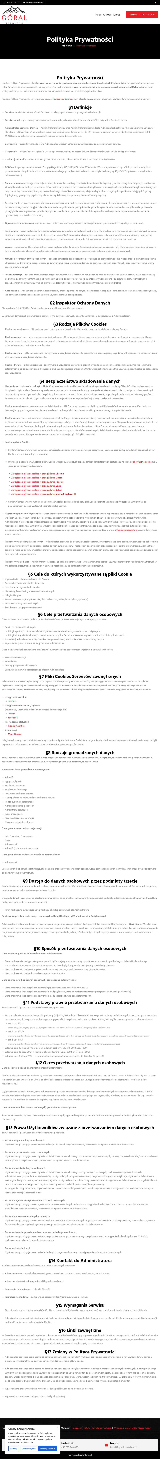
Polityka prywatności (102, 1428)
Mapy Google (14, 734)
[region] (32, 1439)
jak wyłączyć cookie (142, 461)
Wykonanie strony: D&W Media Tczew (132, 1428)
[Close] (57, 1426)
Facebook (13, 717)
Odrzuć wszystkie (29, 1448)
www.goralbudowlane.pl (80, 1455)
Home (99, 14)
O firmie (107, 14)
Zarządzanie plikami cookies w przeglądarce (37, 473)
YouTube (12, 701)
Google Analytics (16, 725)
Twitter (11, 713)
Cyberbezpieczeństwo (126, 530)
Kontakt (116, 14)
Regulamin (77, 1428)
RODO (87, 1428)
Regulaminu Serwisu (62, 99)
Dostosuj (13, 1448)
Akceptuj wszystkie (47, 1448)
